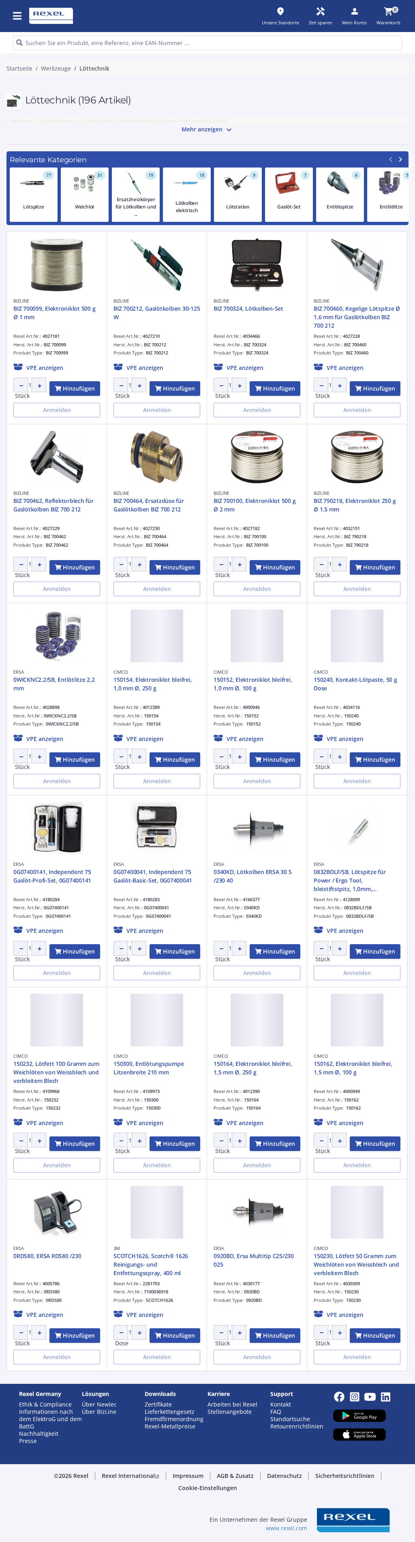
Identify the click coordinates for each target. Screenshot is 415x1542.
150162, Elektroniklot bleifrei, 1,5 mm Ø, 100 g (353, 1068)
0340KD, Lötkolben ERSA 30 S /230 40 (252, 876)
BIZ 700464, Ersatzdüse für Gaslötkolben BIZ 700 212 (148, 505)
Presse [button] (28, 1441)
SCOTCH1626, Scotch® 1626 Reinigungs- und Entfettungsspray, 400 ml (150, 1264)
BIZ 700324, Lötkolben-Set (248, 308)
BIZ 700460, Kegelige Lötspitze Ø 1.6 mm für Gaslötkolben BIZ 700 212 (357, 317)
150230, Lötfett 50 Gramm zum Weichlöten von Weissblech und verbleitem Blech (356, 1264)
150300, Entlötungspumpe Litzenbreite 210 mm (148, 1068)
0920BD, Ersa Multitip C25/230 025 (254, 1260)
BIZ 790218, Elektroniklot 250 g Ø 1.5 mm (355, 505)
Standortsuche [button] (290, 1419)
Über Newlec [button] (99, 1404)
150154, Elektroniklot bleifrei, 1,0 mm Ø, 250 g (152, 684)
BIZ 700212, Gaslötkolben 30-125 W (156, 313)
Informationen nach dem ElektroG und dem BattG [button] (50, 1419)
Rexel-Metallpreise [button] (170, 1426)
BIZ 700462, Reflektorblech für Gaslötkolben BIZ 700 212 (53, 505)
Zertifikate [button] (158, 1404)
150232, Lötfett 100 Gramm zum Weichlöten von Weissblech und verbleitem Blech (56, 1072)
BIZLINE (21, 301)
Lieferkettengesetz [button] (170, 1411)
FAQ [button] (275, 1411)
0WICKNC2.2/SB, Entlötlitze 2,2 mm (54, 684)
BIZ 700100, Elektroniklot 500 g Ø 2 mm (254, 505)
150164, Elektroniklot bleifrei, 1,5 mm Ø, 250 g (253, 1068)
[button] (18, 16)
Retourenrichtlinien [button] (296, 1426)
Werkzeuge (56, 68)
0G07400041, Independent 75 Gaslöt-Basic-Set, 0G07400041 (152, 876)
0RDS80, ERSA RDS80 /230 (47, 1256)
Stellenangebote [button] (230, 1411)
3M (116, 1248)
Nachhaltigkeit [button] (38, 1433)
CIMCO (120, 672)
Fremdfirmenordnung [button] (174, 1419)
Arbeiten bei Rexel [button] (232, 1404)
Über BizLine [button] (99, 1411)
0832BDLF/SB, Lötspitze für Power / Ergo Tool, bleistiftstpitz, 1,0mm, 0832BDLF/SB (350, 880)
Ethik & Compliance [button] (45, 1404)
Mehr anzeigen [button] (208, 130)
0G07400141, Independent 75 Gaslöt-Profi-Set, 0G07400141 (52, 876)
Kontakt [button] (280, 1404)
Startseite (19, 68)
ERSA (18, 672)
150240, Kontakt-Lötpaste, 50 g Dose (355, 684)
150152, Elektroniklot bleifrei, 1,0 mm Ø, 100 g (253, 684)
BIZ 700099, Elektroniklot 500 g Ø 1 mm (54, 313)
